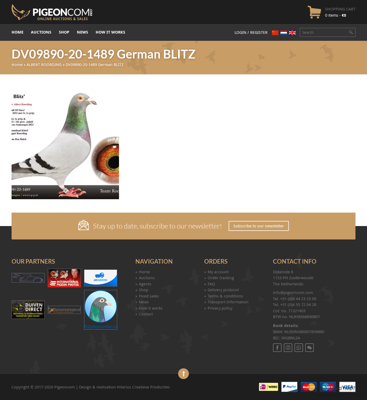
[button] (338, 388)
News (82, 32)
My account (218, 271)
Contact (146, 314)
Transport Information (228, 301)
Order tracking (221, 277)
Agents (145, 283)
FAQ (211, 283)
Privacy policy (220, 308)
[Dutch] (283, 32)
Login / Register (251, 32)
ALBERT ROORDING (44, 64)
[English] (292, 33)
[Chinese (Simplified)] (275, 32)
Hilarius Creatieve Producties (143, 387)
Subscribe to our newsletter (258, 225)
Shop (64, 32)
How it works (110, 32)
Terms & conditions (225, 296)
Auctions (41, 32)
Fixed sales (149, 296)
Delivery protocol (223, 289)
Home (17, 32)
